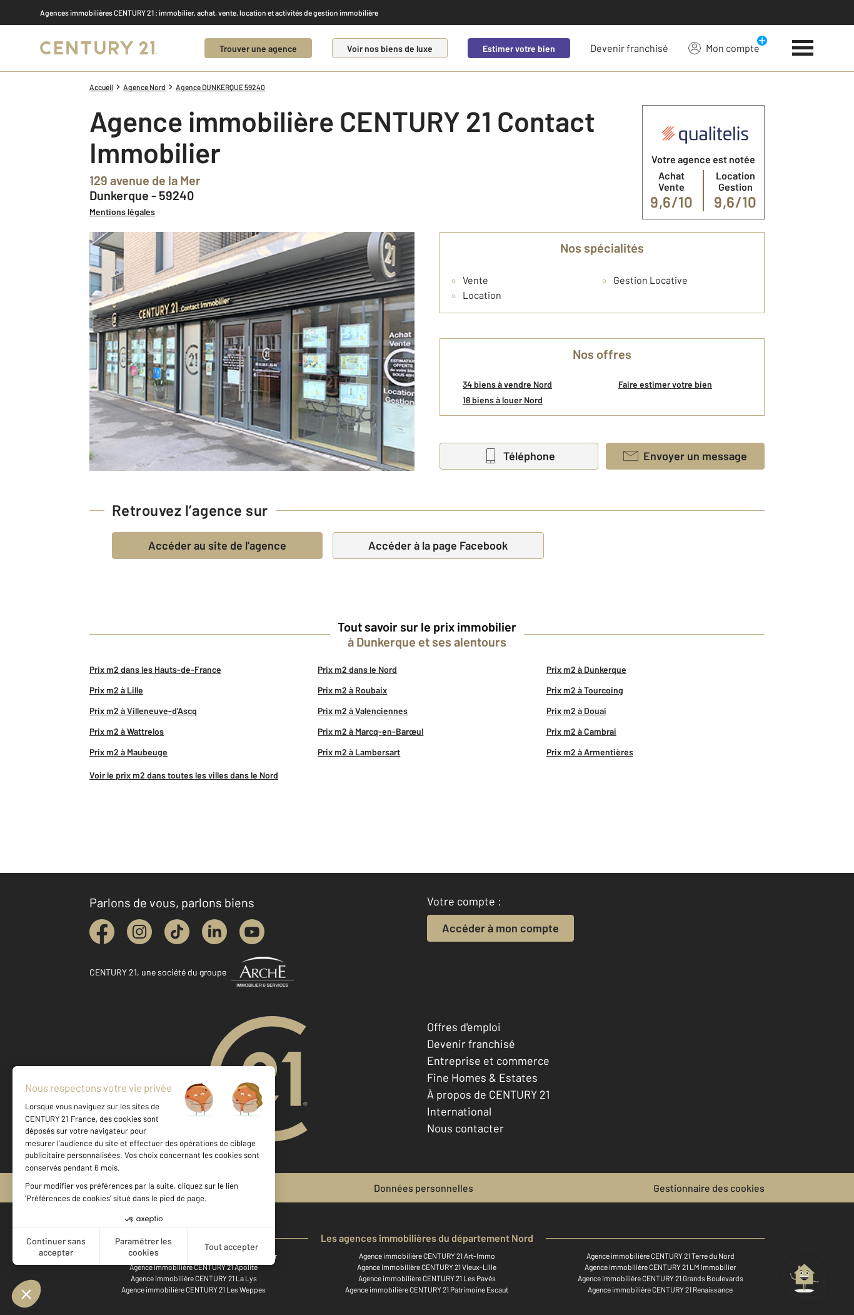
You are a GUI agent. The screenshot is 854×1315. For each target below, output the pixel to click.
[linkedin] (214, 931)
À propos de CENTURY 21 (488, 1094)
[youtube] (251, 931)
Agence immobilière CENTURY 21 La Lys (194, 1278)
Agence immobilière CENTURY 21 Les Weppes (193, 1289)
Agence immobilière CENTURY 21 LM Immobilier (660, 1266)
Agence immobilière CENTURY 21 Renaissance (660, 1289)
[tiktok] (176, 931)
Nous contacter (465, 1128)
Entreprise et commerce (488, 1060)
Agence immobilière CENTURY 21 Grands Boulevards (660, 1278)
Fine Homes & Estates (482, 1077)
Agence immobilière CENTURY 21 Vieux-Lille (426, 1266)
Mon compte (733, 48)
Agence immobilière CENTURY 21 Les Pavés (427, 1278)
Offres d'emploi (464, 1027)
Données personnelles (423, 1188)
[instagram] (139, 931)
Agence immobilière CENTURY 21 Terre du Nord (660, 1255)
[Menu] (803, 48)
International (459, 1111)
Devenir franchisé (629, 48)
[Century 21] (98, 48)
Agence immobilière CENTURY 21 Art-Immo (427, 1255)
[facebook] (101, 931)
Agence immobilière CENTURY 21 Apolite (193, 1266)
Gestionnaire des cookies (709, 1188)
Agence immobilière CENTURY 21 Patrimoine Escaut (426, 1289)
